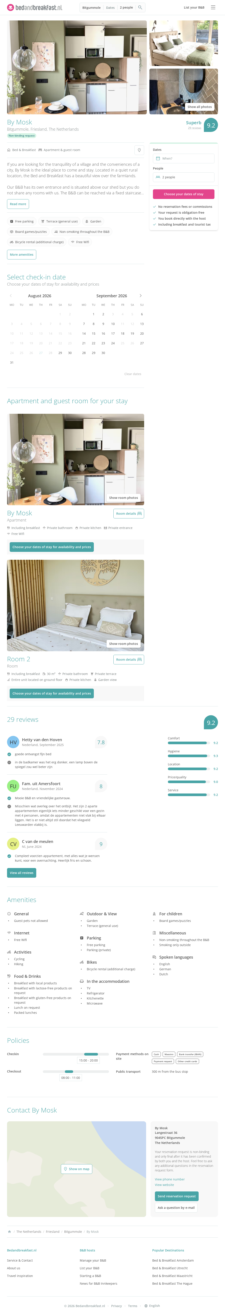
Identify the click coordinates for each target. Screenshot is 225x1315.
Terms (132, 1306)
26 (31, 353)
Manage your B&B (93, 1260)
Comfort (174, 738)
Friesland (39, 129)
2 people (126, 7)
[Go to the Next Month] (140, 296)
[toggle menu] (213, 7)
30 (70, 353)
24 (12, 353)
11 (21, 333)
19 (31, 343)
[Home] (9, 1231)
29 (60, 353)
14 (50, 333)
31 (12, 362)
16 (70, 333)
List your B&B (89, 1268)
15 (60, 333)
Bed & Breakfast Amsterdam (173, 1260)
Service (173, 790)
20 (41, 343)
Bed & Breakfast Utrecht (170, 1268)
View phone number (170, 1179)
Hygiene (174, 751)
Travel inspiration (20, 1276)
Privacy (116, 1306)
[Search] (140, 7)
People (158, 168)
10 (12, 333)
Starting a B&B (90, 1276)
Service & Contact (20, 1260)
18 (21, 343)
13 (41, 333)
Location (174, 764)
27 (41, 353)
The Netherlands (64, 129)
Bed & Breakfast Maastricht (172, 1276)
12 (31, 333)
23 (70, 343)
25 (21, 353)
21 (50, 343)
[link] (35, 7)
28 (50, 353)
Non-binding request (22, 135)
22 (60, 343)
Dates (110, 7)
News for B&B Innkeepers (98, 1283)
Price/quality (177, 777)
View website (164, 1185)
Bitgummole (91, 7)
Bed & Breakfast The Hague (172, 1283)
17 (12, 343)
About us (13, 1268)
